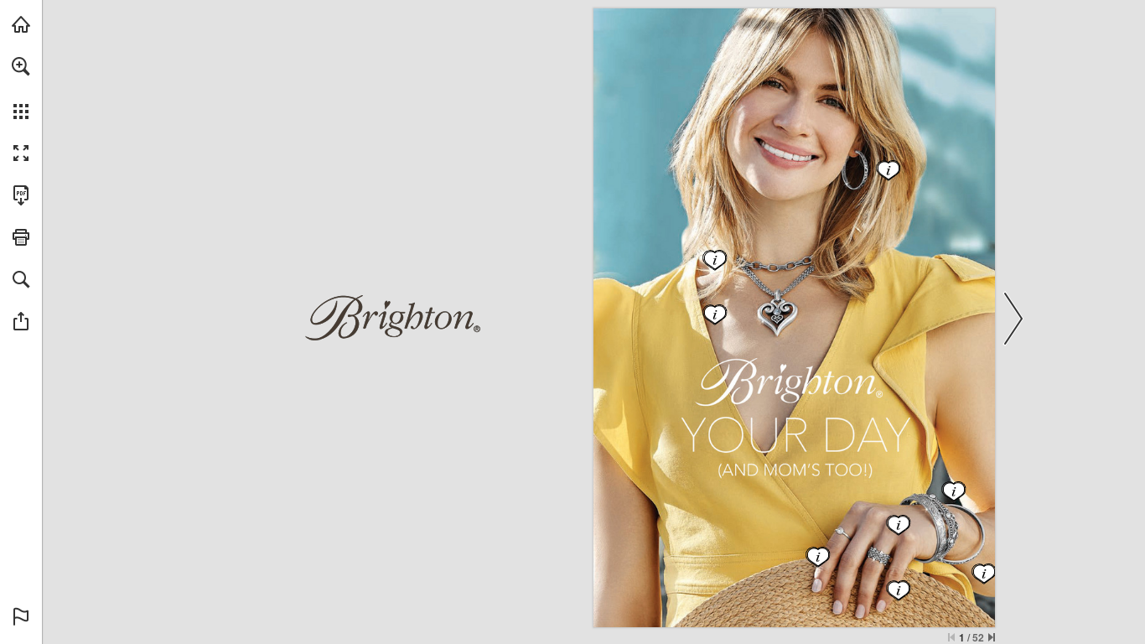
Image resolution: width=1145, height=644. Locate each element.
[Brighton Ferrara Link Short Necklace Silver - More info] (771, 262)
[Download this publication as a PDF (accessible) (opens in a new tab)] (21, 195)
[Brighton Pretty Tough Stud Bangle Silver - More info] (951, 524)
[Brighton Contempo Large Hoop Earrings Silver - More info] (862, 172)
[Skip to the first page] (951, 637)
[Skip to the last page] (991, 637)
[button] (21, 66)
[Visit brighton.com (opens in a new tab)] (21, 24)
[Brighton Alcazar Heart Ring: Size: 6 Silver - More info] (875, 567)
